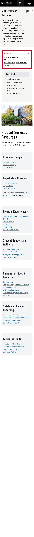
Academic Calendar (10, 162)
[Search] (20, 3)
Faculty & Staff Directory (15, 82)
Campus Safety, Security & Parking (16, 284)
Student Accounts (9, 287)
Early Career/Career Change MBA (15, 216)
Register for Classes (10, 183)
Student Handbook (13, 93)
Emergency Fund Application (13, 254)
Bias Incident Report (10, 315)
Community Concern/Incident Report (16, 317)
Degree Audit (8, 186)
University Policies (10, 352)
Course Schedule (9, 167)
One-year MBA (8, 221)
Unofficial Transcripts (10, 188)
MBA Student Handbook (12, 344)
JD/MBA (6, 224)
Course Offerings (9, 165)
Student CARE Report (11, 323)
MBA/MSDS (7, 227)
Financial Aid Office (10, 257)
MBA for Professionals (11, 229)
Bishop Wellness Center (11, 252)
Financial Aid (11, 85)
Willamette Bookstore (11, 290)
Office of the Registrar (11, 349)
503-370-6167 (9, 65)
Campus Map (8, 282)
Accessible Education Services (14, 249)
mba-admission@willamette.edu (15, 62)
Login (29, 4)
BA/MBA (6, 219)
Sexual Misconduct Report (12, 320)
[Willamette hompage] (7, 3)
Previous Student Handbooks (14, 346)
